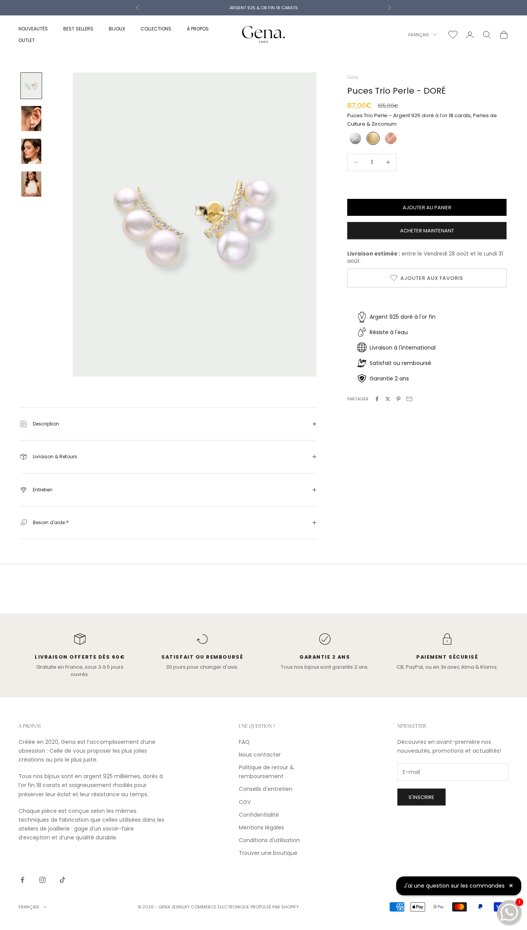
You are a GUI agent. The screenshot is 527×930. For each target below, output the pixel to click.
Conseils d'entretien (265, 789)
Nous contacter (260, 754)
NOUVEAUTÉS (33, 28)
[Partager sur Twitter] (388, 399)
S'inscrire (421, 797)
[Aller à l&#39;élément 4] (31, 184)
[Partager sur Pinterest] (398, 399)
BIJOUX (117, 28)
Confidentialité (259, 815)
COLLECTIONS (155, 28)
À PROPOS (198, 28)
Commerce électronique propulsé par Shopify (245, 907)
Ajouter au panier (427, 207)
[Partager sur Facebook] (377, 399)
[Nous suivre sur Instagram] (42, 880)
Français (418, 35)
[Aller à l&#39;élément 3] (31, 151)
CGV (245, 802)
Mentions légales (261, 827)
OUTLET (27, 40)
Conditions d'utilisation (269, 840)
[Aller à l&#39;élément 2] (31, 118)
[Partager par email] (409, 399)
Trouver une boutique (268, 853)
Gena (352, 77)
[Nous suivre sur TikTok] (62, 880)
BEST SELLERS (78, 28)
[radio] (354, 138)
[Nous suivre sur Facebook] (22, 880)
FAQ (244, 742)
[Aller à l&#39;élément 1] (31, 85)
